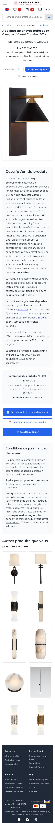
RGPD (32, 788)
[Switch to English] (7, 9)
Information (34, 763)
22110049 (41, 317)
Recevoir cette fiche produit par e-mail (27, 412)
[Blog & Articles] (40, 9)
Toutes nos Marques (14, 788)
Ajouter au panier (39, 69)
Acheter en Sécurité (14, 792)
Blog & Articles (11, 764)
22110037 (22, 309)
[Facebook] (19, 819)
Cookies (33, 792)
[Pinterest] (36, 819)
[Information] (48, 9)
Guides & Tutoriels (37, 767)
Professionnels (11, 780)
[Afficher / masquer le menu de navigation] (5, 5)
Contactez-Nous (12, 760)
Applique (43, 25)
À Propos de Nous (13, 756)
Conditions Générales (39, 784)
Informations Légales (38, 780)
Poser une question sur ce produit (27, 422)
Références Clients (13, 784)
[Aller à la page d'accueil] (27, 4)
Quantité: (10, 69)
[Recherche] (49, 17)
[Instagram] (27, 819)
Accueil (5, 25)
